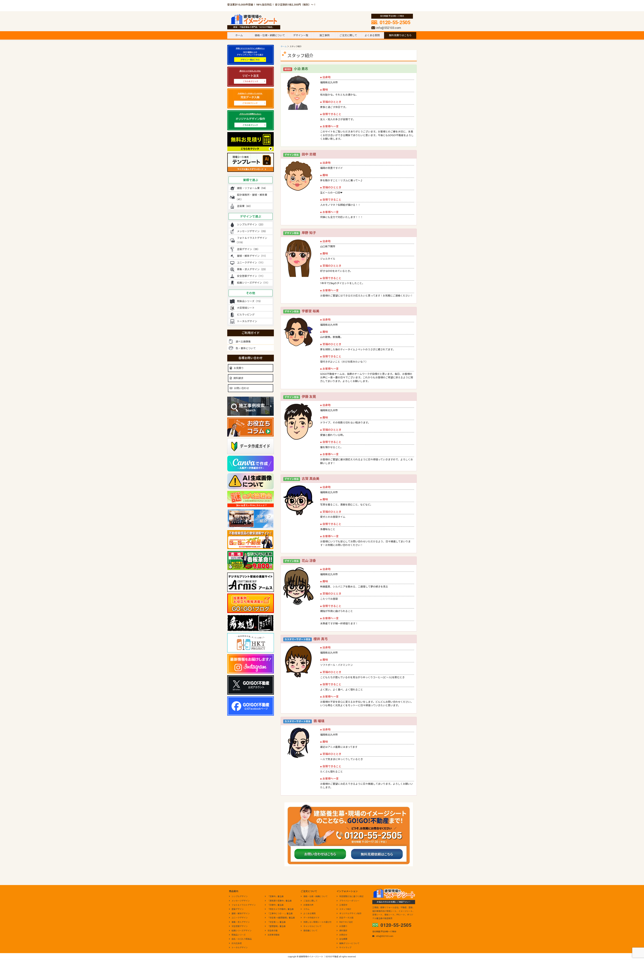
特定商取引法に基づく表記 (351, 896)
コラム (306, 909)
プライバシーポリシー (349, 901)
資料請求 (238, 378)
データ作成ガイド (311, 918)
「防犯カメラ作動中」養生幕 (280, 909)
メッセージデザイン (241, 901)
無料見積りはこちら (400, 35)
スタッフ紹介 (345, 909)
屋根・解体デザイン (241, 913)
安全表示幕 (272, 930)
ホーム (239, 35)
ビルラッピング (246, 314)
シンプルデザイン (240, 896)
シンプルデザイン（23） (251, 224)
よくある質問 (372, 35)
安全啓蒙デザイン (240, 926)
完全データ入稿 (346, 918)
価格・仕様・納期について (270, 35)
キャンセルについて (312, 926)
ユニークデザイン (240, 918)
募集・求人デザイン (241, 922)
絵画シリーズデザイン (242, 930)
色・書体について (246, 348)
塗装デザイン (238, 909)
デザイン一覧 (300, 35)
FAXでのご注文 (346, 922)
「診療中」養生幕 (275, 905)
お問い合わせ (241, 388)
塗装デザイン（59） (248, 249)
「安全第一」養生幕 (276, 922)
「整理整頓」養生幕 (276, 926)
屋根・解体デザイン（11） (252, 255)
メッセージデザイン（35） (252, 231)
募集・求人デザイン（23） (252, 269)
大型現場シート (246, 307)
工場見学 (343, 905)
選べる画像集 (243, 341)
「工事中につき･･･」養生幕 (280, 913)
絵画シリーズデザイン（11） (253, 282)
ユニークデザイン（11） (251, 262)
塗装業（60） (244, 206)
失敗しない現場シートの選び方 (317, 922)
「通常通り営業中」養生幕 (279, 901)
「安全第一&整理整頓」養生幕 (281, 918)
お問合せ (343, 935)
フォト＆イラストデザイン (244, 905)
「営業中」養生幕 (275, 896)
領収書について (310, 930)
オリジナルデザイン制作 (350, 913)
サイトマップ (345, 947)
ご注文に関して (348, 35)
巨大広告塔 (237, 943)
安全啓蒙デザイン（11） (251, 276)
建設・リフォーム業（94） (252, 188)
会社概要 (343, 939)
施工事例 (324, 35)
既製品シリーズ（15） (249, 301)
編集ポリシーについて (349, 943)
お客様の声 (308, 905)
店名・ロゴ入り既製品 (242, 939)
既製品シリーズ (239, 935)
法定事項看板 (273, 935)
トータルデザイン (247, 321)
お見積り (239, 368)
